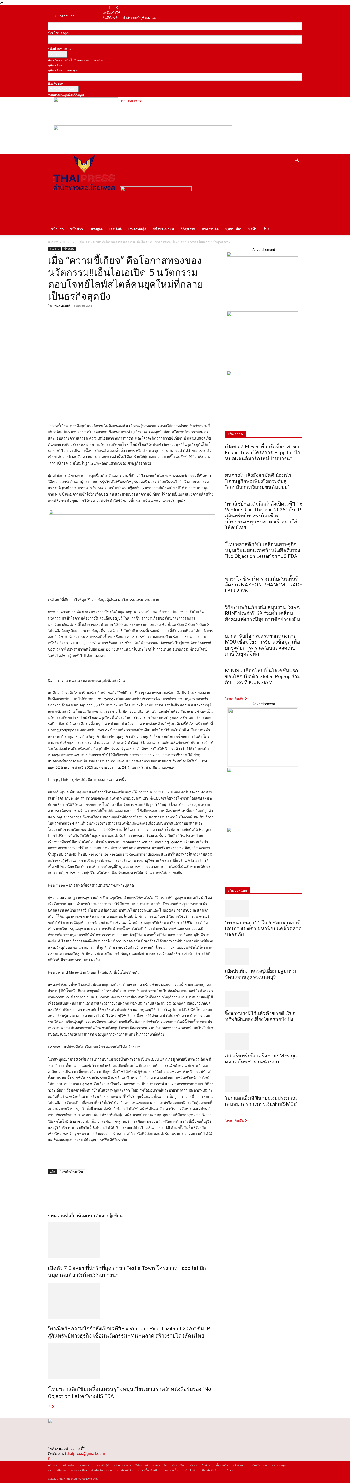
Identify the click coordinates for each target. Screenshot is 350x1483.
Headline (69, 242)
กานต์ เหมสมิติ (62, 305)
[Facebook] (109, 7)
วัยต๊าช (206, 1465)
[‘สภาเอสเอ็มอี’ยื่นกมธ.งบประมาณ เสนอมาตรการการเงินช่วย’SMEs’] (263, 1084)
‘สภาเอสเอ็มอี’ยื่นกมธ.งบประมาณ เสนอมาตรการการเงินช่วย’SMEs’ (261, 1101)
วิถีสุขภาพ (188, 229)
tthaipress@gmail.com (85, 1453)
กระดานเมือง (79, 1470)
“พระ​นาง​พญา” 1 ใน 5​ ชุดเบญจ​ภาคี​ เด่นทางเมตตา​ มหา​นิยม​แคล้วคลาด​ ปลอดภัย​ (263, 928)
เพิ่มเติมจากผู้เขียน (104, 1215)
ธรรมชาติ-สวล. (57, 1470)
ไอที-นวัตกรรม (258, 1465)
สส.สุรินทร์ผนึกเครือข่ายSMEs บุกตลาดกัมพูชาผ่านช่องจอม (261, 1059)
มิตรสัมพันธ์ (209, 1470)
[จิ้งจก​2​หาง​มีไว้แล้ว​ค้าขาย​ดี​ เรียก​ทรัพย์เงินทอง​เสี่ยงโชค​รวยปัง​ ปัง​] (263, 999)
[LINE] (74, 316)
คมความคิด (210, 229)
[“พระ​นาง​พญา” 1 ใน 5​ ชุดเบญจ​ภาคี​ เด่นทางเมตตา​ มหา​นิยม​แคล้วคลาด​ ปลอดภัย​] (263, 908)
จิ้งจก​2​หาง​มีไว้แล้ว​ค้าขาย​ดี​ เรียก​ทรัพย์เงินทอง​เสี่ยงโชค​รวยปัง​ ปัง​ (260, 1016)
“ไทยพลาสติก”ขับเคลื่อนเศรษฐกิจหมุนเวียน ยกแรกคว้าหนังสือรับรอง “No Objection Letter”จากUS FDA (262, 553)
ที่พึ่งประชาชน (163, 229)
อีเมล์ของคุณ (57, 83)
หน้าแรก (57, 229)
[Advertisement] (103, 1156)
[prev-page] (49, 1406)
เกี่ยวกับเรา (67, 16)
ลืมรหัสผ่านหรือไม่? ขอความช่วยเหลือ (75, 60)
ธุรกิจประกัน (190, 1470)
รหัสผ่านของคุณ (59, 48)
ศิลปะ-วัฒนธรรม (101, 1470)
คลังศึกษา (238, 1465)
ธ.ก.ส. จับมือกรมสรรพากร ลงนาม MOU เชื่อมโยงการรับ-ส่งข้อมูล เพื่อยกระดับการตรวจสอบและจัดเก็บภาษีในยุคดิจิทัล (262, 645)
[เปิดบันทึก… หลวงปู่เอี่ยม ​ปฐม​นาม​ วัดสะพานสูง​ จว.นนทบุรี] (263, 956)
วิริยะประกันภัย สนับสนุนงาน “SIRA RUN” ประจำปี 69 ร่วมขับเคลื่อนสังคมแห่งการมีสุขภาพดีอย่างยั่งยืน (262, 613)
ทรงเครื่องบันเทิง (148, 1470)
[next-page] (53, 1406)
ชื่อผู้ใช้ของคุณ (58, 33)
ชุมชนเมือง (233, 229)
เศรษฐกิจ (96, 229)
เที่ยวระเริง (69, 249)
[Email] (85, 316)
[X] (63, 316)
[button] (296, 160)
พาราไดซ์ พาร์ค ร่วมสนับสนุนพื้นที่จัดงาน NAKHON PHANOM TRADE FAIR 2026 (263, 585)
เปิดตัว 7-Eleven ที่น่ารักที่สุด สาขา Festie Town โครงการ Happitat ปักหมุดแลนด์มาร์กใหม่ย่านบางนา (262, 452)
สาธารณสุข (278, 1465)
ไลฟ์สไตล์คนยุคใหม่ (71, 1171)
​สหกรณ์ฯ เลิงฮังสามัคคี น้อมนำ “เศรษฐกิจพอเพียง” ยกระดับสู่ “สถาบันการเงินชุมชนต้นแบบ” (258, 481)
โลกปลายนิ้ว (170, 1470)
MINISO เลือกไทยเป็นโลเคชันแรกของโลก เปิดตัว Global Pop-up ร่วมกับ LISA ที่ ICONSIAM (262, 676)
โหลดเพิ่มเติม (234, 699)
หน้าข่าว (76, 229)
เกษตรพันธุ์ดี (137, 229)
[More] (97, 316)
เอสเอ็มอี (115, 229)
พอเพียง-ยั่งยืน (125, 1470)
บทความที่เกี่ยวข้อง (67, 1215)
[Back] (117, 7)
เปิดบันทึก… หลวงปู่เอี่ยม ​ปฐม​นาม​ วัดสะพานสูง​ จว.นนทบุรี (260, 974)
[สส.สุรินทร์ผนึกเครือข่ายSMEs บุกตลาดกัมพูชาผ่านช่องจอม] (263, 1041)
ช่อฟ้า (252, 229)
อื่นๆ (266, 229)
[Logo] (84, 190)
